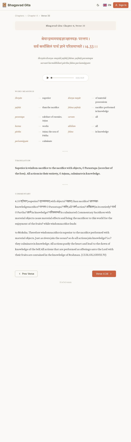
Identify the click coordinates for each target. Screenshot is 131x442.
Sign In (123, 5)
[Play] (48, 78)
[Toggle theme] (98, 5)
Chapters (19, 15)
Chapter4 (33, 15)
